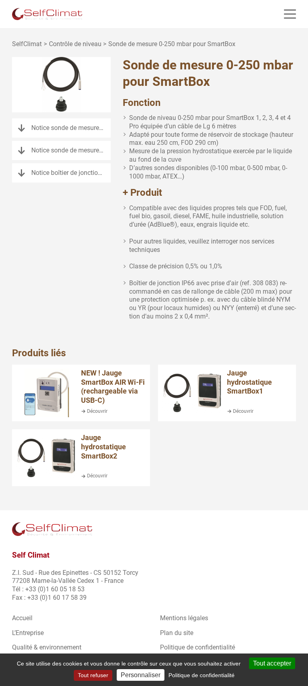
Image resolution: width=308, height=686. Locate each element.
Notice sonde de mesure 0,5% (71, 150)
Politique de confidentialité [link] (201, 675)
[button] (290, 14)
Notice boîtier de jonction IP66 (71, 173)
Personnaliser (140, 675)
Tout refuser (93, 675)
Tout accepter (272, 663)
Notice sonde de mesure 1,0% (71, 128)
